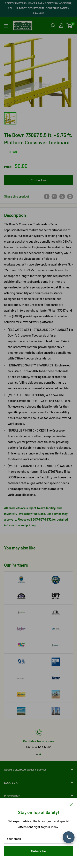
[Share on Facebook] (46, 196)
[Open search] (53, 25)
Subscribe (38, 851)
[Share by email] (70, 196)
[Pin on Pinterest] (54, 196)
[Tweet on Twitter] (62, 196)
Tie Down (10, 152)
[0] (69, 25)
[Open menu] (6, 25)
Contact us (38, 180)
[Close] (71, 804)
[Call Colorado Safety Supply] (69, 837)
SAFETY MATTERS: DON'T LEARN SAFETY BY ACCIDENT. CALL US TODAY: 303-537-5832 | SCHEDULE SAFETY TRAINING (38, 8)
